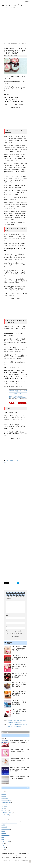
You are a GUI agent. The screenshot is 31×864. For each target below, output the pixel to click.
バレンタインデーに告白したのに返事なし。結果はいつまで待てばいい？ (19, 711)
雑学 (3, 843)
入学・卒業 (4, 827)
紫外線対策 (4, 806)
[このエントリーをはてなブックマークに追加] (18, 583)
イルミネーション (6, 800)
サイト (7, 626)
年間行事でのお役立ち (7, 812)
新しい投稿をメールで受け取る (14, 633)
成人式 (3, 831)
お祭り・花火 (5, 798)
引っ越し (4, 847)
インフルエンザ (5, 804)
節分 (3, 837)
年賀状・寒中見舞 (6, 829)
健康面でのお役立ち (6, 802)
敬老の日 (4, 833)
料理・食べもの (5, 841)
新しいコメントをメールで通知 (14, 631)
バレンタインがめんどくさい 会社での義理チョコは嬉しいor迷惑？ (19, 657)
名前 (7, 615)
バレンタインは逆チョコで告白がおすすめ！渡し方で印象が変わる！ (19, 693)
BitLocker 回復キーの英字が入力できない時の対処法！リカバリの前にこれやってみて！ (19, 769)
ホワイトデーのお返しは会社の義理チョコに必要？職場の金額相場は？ (19, 702)
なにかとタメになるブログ (12, 5)
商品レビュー (5, 810)
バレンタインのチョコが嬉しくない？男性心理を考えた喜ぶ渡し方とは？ (19, 648)
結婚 (3, 849)
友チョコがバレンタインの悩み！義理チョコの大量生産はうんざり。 (19, 684)
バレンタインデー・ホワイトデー (15, 460)
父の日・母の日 (5, 835)
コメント (8, 600)
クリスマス (4, 819)
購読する (5, 732)
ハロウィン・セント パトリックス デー (11, 821)
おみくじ (4, 796)
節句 (3, 839)
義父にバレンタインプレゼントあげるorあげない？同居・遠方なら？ (19, 675)
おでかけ (4, 794)
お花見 (3, 817)
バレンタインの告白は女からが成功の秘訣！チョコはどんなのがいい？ (19, 666)
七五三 (3, 825)
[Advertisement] (15, 25)
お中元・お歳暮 (5, 814)
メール (7, 620)
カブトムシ (4, 845)
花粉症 (3, 808)
